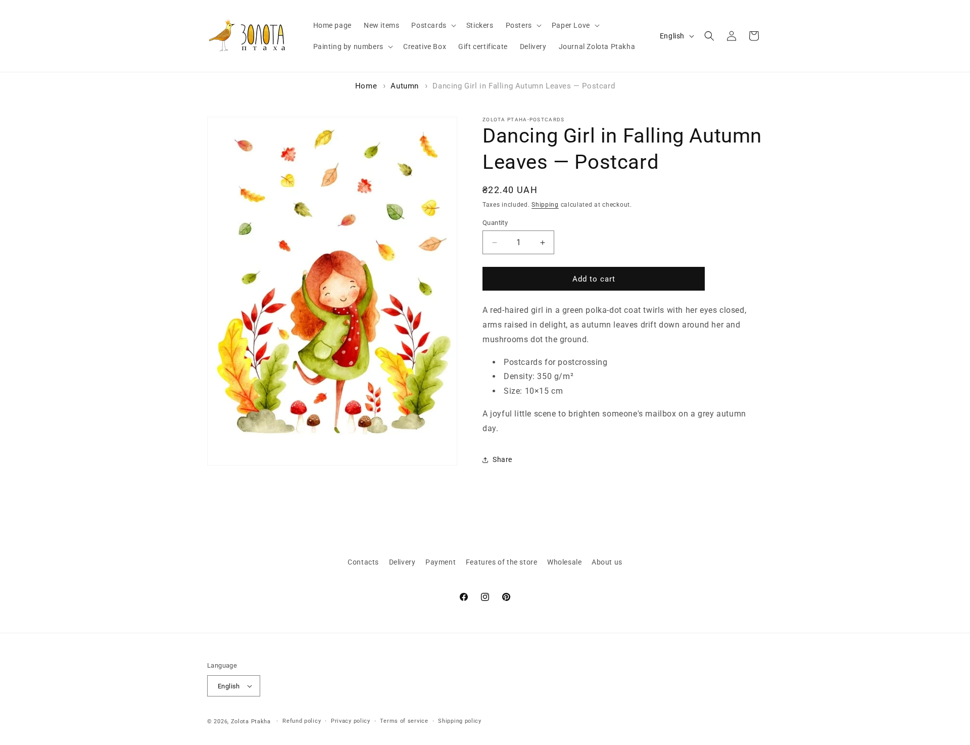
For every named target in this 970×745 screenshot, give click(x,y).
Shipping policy (459, 721)
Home (366, 85)
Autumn (405, 85)
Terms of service (404, 721)
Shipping (545, 204)
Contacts (363, 562)
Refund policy (301, 721)
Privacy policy (350, 721)
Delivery (402, 562)
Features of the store (502, 562)
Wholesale (564, 562)
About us (607, 562)
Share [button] (502, 459)
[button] (432, 25)
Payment (440, 562)
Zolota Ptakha (251, 721)
